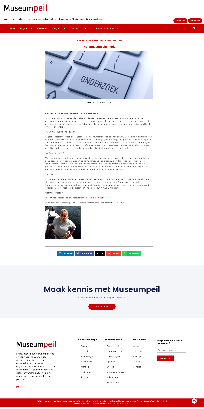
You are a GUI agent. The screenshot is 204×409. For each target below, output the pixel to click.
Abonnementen (114, 346)
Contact (87, 28)
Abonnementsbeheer (106, 28)
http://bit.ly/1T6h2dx (94, 198)
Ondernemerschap (113, 40)
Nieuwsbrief (42, 28)
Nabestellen (112, 377)
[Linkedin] (17, 386)
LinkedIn (84, 377)
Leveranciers (138, 351)
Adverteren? (86, 361)
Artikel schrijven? (88, 356)
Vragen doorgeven (116, 372)
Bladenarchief (113, 382)
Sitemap (137, 356)
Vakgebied (57, 28)
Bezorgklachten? (114, 351)
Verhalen (137, 346)
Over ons (74, 28)
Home (12, 28)
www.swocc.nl (117, 142)
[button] (65, 253)
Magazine (24, 28)
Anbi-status (86, 372)
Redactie (85, 351)
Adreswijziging (113, 356)
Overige (110, 366)
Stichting (85, 366)
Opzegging (112, 361)
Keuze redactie (83, 40)
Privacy (136, 361)
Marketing (97, 40)
